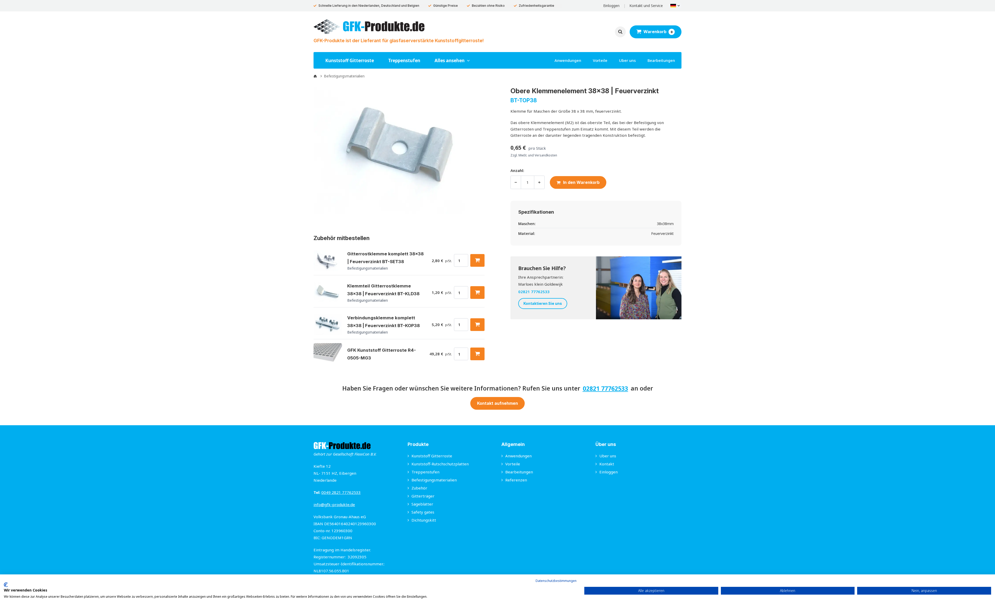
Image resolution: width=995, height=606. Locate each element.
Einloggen (611, 5)
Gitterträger (423, 496)
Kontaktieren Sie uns (542, 303)
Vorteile (600, 60)
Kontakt (606, 463)
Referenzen (516, 479)
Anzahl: (517, 170)
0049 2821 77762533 (341, 492)
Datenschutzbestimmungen (556, 581)
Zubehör (419, 487)
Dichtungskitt (423, 520)
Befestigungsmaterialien (434, 479)
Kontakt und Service (646, 5)
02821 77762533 (534, 291)
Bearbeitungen (661, 60)
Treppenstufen (404, 60)
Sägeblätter (422, 504)
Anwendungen (568, 60)
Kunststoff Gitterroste (349, 60)
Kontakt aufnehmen (497, 403)
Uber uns (627, 60)
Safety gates (422, 512)
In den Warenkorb (581, 182)
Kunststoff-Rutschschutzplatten (440, 463)
